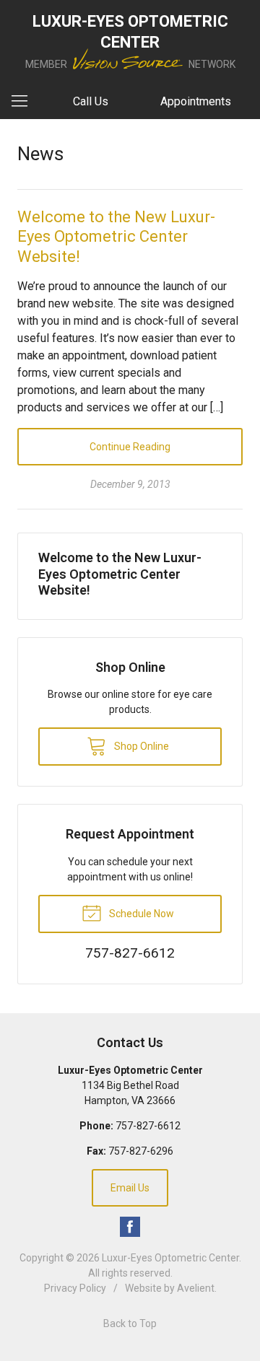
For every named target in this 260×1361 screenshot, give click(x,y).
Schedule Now (140, 913)
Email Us (130, 1188)
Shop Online (140, 746)
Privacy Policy (75, 1288)
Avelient (195, 1288)
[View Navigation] (24, 101)
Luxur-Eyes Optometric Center (170, 1258)
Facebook (130, 1227)
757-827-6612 (148, 1126)
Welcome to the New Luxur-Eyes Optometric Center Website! (116, 237)
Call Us (90, 101)
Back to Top (130, 1323)
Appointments (195, 101)
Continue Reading (130, 446)
